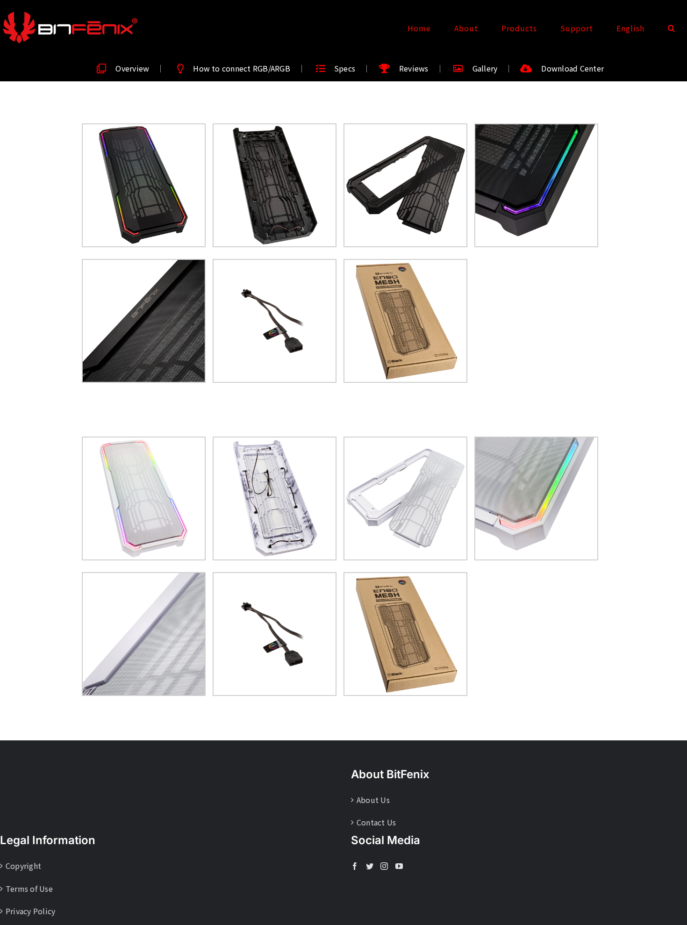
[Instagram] (384, 866)
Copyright (23, 865)
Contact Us (376, 822)
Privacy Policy (30, 911)
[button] (671, 28)
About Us (373, 799)
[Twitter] (369, 866)
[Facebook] (354, 866)
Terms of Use (29, 888)
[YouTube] (399, 866)
